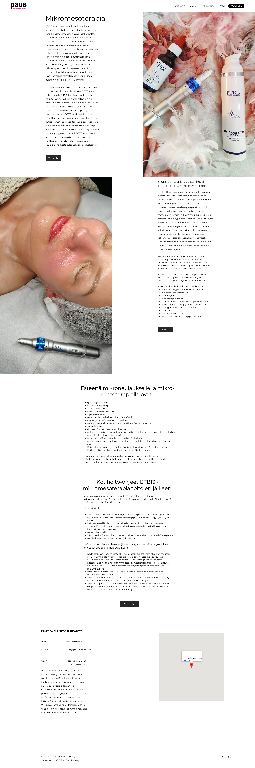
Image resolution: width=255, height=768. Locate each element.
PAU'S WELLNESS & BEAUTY (61, 631)
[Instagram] (229, 756)
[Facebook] (222, 756)
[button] (208, 6)
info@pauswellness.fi (78, 649)
